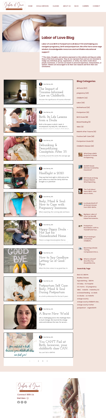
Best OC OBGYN (82, 275)
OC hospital (89, 284)
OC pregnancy (91, 287)
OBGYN (91, 281)
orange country (83, 299)
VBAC (79, 290)
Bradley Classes (83, 278)
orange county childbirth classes (88, 302)
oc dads (94, 293)
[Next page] (47, 361)
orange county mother (85, 305)
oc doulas (80, 296)
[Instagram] (25, 402)
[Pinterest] (22, 402)
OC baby (80, 284)
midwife (85, 290)
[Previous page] (30, 361)
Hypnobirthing (82, 281)
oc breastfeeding (83, 293)
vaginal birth (91, 308)
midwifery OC (94, 290)
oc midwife (90, 296)
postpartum (81, 308)
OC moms (81, 287)
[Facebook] (18, 402)
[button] (42, 6)
